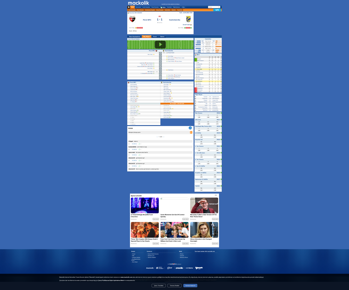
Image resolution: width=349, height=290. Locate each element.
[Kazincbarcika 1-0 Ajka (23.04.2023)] (191, 28)
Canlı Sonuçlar (146, 7)
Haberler (174, 10)
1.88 (208, 150)
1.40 (215, 183)
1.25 (215, 170)
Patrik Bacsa (170, 69)
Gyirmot (198, 67)
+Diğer (183, 7)
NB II (197, 54)
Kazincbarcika (174, 20)
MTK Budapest (200, 60)
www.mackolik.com (127, 277)
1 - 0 (210, 98)
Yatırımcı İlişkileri (152, 257)
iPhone (181, 253)
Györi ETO (205, 110)
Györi (198, 76)
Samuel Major (150, 73)
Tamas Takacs (179, 61)
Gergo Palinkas (171, 61)
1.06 (208, 123)
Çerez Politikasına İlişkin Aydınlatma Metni (111, 280)
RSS (133, 255)
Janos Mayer (150, 64)
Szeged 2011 (215, 100)
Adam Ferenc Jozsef (180, 57)
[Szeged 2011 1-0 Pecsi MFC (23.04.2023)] (142, 28)
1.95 (201, 183)
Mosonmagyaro (200, 77)
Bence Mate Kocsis (149, 66)
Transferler (179, 10)
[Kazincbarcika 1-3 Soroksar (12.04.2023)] (188, 28)
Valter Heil (166, 86)
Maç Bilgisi (146, 36)
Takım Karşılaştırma (134, 36)
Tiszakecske (199, 79)
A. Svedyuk (143, 73)
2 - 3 (210, 108)
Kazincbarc (199, 81)
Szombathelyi (200, 72)
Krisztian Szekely (167, 94)
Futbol (132, 7)
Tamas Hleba (171, 75)
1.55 (215, 143)
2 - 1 (210, 100)
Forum (155, 36)
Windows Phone (184, 257)
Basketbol (138, 7)
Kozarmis (199, 84)
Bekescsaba (199, 89)
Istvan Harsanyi (149, 63)
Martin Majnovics (134, 86)
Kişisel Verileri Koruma (153, 253)
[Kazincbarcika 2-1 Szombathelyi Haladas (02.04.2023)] (185, 28)
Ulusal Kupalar (159, 10)
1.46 (199, 117)
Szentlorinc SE (200, 86)
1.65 (215, 190)
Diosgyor (199, 58)
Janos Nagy (170, 56)
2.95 (208, 130)
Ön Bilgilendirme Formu (135, 260)
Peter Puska (170, 76)
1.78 (199, 163)
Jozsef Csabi (186, 24)
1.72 (217, 123)
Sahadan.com (151, 255)
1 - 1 (210, 105)
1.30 (215, 157)
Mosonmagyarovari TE (217, 101)
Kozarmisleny (215, 108)
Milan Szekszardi (167, 89)
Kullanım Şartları (136, 257)
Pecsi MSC (199, 69)
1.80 (217, 130)
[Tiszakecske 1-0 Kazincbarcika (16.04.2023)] (189, 28)
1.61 (201, 190)
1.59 (201, 137)
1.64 (215, 176)
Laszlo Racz (142, 63)
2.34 (208, 163)
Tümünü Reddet (174, 285)
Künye (133, 253)
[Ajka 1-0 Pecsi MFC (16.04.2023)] (140, 28)
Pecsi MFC (147, 20)
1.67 (215, 137)
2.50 (199, 130)
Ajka (198, 62)
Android (182, 255)
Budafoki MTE (200, 74)
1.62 (201, 176)
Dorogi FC (199, 91)
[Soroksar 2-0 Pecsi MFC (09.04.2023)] (137, 28)
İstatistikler (167, 10)
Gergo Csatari (171, 52)
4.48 (217, 150)
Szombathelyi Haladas (203, 107)
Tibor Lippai (166, 87)
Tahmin (162, 36)
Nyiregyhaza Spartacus (203, 101)
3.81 (217, 117)
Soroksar (199, 65)
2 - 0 (210, 96)
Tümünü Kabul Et (190, 285)
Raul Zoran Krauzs (134, 94)
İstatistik (169, 7)
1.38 (201, 157)
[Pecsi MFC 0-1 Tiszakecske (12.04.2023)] (139, 28)
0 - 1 (210, 101)
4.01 (217, 163)
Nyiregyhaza (199, 88)
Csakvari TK (204, 108)
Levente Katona (134, 93)
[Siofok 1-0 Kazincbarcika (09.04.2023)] (186, 28)
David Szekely (178, 75)
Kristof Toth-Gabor (134, 98)
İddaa (164, 7)
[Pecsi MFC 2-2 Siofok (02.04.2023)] (136, 28)
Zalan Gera (143, 64)
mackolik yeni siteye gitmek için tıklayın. (171, 4)
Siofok (198, 70)
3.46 (208, 117)
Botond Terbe (140, 66)
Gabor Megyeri (171, 78)
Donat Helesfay (133, 84)
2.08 (199, 150)
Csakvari (199, 83)
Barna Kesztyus (134, 91)
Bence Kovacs (171, 57)
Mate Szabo (150, 54)
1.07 (199, 123)
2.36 (201, 170)
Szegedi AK (199, 64)
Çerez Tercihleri (158, 285)
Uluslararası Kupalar (150, 10)
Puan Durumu (155, 7)
